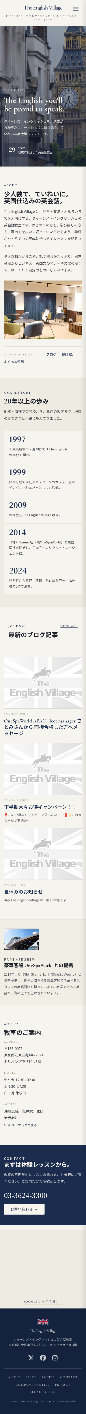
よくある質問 (14, 361)
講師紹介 (68, 354)
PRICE (31, 1377)
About (14, 1377)
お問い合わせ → (24, 1209)
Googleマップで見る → (22, 1125)
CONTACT (69, 1377)
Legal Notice (43, 1392)
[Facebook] (43, 1358)
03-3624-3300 (25, 1196)
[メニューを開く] (77, 8)
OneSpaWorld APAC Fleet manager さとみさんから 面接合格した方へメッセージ (43, 727)
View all (68, 626)
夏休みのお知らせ (23, 892)
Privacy (62, 1385)
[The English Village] (43, 8)
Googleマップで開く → (43, 1301)
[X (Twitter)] (31, 1358)
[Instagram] (55, 1358)
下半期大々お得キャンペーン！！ (40, 807)
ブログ (51, 354)
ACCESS (48, 1377)
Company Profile (33, 1385)
